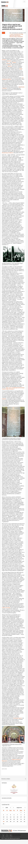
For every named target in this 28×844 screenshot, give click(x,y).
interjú (20, 68)
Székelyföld (20, 36)
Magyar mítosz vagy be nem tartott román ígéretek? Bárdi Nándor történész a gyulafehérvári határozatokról (12, 26)
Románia (11, 36)
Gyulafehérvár (17, 34)
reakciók (9, 63)
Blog (3, 32)
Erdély (15, 36)
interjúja (14, 62)
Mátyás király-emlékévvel (7, 152)
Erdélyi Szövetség (6, 607)
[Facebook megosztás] (2, 769)
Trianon (11, 34)
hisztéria (9, 61)
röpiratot (10, 66)
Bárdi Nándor (17, 35)
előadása (4, 59)
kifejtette (4, 398)
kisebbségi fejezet (17, 718)
